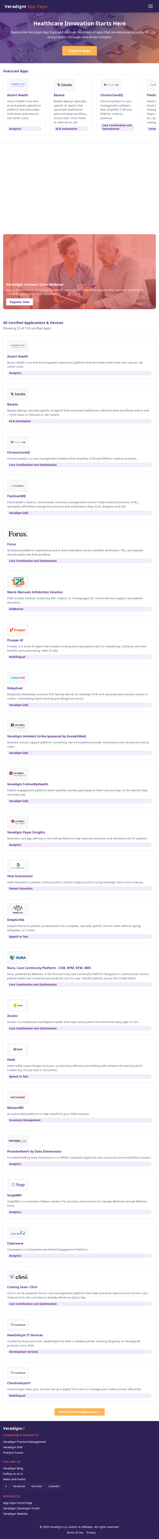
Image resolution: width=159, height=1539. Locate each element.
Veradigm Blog (13, 1468)
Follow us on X (13, 1474)
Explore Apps (79, 50)
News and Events (14, 1479)
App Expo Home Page (17, 1503)
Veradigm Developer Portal (21, 1508)
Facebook (19, 1486)
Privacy (91, 1532)
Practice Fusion (13, 1452)
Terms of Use (75, 1532)
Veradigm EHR (12, 1447)
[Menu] (150, 6)
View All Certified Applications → (79, 1412)
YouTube (36, 1486)
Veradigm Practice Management (24, 1442)
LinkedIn (54, 1486)
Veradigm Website (15, 1514)
